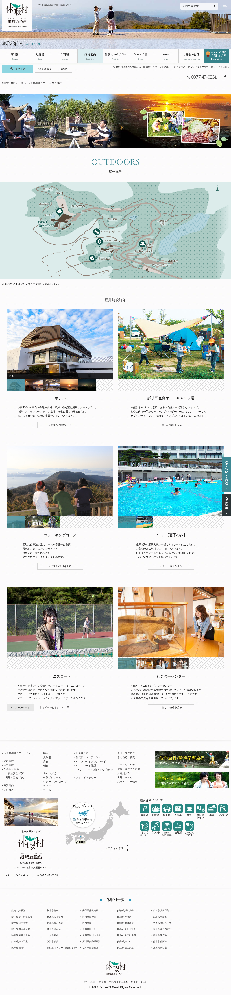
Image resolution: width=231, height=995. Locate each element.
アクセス (180, 66)
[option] (60, 344)
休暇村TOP (8, 83)
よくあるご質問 (221, 66)
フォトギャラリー (199, 66)
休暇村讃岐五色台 (38, 83)
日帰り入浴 (151, 66)
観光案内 (166, 66)
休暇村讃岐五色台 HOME (128, 66)
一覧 (21, 83)
